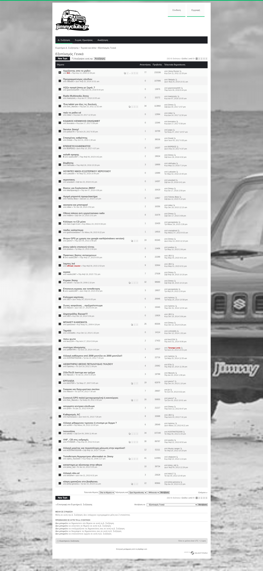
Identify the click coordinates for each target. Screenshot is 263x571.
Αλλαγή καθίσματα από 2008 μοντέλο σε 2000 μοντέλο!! (92, 356)
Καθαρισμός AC (71, 414)
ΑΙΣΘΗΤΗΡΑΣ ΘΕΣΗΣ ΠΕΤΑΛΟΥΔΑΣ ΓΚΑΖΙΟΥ (88, 364)
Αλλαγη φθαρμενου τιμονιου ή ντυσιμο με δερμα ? (90, 423)
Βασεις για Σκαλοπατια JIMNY (79, 188)
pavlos (171, 440)
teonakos (71, 123)
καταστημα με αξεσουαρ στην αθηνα (82, 465)
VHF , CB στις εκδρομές (76, 439)
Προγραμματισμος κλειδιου (77, 79)
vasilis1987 (73, 157)
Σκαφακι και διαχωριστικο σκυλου (81, 389)
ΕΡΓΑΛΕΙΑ (68, 381)
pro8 (69, 408)
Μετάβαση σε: (140, 505)
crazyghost (172, 231)
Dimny (171, 105)
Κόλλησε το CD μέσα (74, 222)
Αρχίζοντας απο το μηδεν (76, 71)
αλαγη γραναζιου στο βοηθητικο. (80, 481)
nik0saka (70, 165)
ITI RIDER (71, 442)
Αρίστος (171, 298)
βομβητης (68, 163)
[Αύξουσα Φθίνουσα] (159, 492)
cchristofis (71, 333)
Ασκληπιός (71, 98)
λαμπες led (69, 263)
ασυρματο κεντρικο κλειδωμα (79, 406)
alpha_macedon (74, 459)
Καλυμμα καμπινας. (73, 297)
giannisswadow (73, 232)
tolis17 (171, 474)
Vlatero (70, 215)
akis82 (69, 434)
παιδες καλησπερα (73, 230)
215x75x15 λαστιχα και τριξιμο (79, 372)
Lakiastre (71, 174)
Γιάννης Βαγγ (72, 199)
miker (69, 115)
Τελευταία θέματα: (91, 492)
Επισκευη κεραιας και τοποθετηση (81, 289)
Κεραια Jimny (70, 280)
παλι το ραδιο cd (72, 112)
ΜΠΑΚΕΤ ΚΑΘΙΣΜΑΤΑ (75, 322)
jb (169, 390)
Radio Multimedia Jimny (76, 96)
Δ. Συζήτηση (64, 40)
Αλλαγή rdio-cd (71, 473)
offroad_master (74, 266)
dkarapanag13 (73, 190)
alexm (69, 283)
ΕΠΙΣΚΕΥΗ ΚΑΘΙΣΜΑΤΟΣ (77, 146)
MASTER (71, 383)
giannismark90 (73, 90)
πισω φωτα (69, 339)
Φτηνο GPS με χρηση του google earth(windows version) (93, 238)
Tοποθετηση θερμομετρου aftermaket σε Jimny (88, 456)
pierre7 (70, 241)
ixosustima (69, 431)
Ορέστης (70, 366)
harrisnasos (72, 417)
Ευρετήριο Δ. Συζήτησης (67, 48)
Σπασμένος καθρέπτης (75, 138)
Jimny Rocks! (173, 71)
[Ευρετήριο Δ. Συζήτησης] (74, 19)
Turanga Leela (174, 348)
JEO (170, 256)
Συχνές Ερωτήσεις (84, 40)
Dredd (69, 140)
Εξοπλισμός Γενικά (107, 48)
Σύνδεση (176, 10)
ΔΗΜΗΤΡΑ (71, 350)
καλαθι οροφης (71, 154)
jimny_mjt (71, 467)
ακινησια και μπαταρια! (75, 205)
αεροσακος (69, 180)
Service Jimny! (71, 129)
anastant (70, 182)
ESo (170, 365)
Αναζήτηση (103, 40)
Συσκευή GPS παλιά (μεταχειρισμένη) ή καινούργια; (90, 398)
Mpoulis (70, 375)
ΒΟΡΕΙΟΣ (71, 148)
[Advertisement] (150, 26)
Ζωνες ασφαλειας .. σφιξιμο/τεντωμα (82, 305)
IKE (68, 73)
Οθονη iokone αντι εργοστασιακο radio (84, 213)
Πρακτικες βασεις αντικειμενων (79, 255)
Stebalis (70, 81)
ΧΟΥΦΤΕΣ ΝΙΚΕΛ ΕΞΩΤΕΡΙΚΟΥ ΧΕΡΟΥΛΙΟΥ (87, 171)
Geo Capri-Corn (73, 224)
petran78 (70, 132)
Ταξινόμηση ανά (122, 492)
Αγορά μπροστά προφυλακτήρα (80, 196)
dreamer (70, 475)
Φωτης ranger (174, 448)
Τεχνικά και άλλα (88, 48)
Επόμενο (202, 492)
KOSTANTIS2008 (74, 358)
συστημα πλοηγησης (74, 347)
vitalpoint (172, 457)
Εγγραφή (195, 10)
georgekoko (173, 222)
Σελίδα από (188, 59)
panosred (71, 325)
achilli (69, 425)
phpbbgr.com (142, 549)
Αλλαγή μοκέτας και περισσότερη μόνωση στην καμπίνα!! (94, 448)
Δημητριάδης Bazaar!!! (75, 314)
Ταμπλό (67, 330)
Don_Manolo (72, 107)
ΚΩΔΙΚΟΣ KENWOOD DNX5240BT (81, 121)
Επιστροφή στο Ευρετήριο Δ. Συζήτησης (74, 504)
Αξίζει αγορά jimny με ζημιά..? (79, 87)
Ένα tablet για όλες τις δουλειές (80, 104)
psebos (70, 249)
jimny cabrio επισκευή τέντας (78, 247)
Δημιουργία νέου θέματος (62, 58)
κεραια (66, 272)
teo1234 (70, 341)
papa (170, 130)
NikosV (70, 308)
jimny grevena (73, 484)
